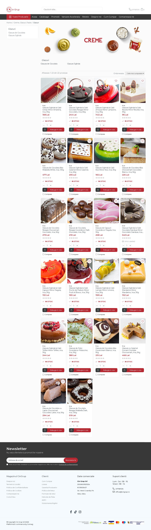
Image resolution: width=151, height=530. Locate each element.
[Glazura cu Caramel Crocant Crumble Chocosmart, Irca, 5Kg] (133, 330)
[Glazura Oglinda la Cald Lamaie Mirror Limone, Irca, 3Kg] (106, 270)
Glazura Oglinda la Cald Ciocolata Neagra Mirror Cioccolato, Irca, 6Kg (78, 110)
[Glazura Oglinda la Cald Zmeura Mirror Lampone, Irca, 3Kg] (106, 90)
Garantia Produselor (49, 487)
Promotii (55, 17)
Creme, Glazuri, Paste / (23, 23)
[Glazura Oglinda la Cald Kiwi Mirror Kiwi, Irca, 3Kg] (106, 150)
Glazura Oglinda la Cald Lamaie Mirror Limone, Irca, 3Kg (105, 290)
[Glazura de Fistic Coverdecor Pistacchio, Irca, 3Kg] (79, 330)
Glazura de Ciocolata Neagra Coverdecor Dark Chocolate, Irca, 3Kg (79, 230)
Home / (9, 23)
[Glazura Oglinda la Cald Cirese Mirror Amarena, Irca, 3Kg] (53, 90)
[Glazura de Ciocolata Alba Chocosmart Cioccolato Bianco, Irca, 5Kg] (133, 150)
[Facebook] (71, 512)
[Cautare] (106, 9)
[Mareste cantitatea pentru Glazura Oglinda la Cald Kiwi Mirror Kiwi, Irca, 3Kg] (103, 185)
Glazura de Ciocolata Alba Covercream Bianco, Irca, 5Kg (106, 350)
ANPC (44, 500)
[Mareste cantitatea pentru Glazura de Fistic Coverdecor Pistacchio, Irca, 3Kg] (77, 366)
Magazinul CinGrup (16, 476)
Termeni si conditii (13, 484)
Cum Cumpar (110, 17)
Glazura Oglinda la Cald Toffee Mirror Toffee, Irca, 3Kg (52, 350)
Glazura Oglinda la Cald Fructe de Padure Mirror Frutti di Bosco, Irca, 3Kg (79, 290)
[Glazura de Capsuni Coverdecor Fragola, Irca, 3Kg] (106, 210)
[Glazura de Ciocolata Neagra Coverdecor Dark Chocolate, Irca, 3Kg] (79, 210)
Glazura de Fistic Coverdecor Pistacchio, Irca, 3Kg (78, 350)
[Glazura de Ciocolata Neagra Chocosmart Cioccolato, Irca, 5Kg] (53, 210)
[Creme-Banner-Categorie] (93, 40)
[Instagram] (80, 512)
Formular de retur (48, 494)
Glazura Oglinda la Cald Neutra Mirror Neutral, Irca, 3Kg (133, 110)
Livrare (44, 484)
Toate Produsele (20, 17)
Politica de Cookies (13, 491)
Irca (43, 105)
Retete (85, 17)
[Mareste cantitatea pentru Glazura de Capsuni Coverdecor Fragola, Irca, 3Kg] (103, 245)
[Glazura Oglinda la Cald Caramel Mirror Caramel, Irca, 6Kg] (79, 150)
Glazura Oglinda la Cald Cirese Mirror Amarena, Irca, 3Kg (51, 110)
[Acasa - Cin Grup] (18, 9)
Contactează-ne (12, 494)
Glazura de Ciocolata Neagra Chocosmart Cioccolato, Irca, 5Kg (50, 230)
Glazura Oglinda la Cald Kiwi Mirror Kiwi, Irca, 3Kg (106, 169)
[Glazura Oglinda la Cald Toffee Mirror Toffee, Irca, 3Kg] (53, 330)
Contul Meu (10, 497)
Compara (48, 134)
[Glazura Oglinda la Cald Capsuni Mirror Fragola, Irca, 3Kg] (53, 270)
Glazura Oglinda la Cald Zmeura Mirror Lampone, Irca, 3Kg (106, 110)
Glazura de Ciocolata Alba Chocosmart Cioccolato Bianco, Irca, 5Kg (132, 170)
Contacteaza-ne (126, 17)
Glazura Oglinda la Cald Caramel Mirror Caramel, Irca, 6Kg (79, 170)
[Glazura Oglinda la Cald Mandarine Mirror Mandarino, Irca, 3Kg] (133, 270)
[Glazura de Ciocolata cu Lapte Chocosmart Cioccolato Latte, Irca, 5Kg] (53, 391)
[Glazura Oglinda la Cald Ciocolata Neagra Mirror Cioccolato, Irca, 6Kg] (79, 90)
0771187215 (119, 489)
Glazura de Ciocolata (16, 33)
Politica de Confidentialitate (68, 464)
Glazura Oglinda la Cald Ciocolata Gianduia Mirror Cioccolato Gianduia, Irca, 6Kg (132, 230)
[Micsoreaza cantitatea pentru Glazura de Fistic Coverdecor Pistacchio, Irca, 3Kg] (70, 366)
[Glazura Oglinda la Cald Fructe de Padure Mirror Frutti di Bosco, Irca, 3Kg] (79, 270)
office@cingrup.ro (122, 492)
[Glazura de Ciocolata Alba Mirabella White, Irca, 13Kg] (53, 150)
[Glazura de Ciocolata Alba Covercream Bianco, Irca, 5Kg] (106, 330)
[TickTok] (75, 512)
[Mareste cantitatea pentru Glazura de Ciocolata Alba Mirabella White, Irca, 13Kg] (50, 185)
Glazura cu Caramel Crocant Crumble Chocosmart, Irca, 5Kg (131, 350)
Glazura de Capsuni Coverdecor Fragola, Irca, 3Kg (106, 230)
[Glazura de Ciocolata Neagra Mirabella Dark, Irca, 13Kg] (79, 391)
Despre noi (96, 17)
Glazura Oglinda (14, 35)
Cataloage (44, 17)
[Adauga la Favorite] (63, 81)
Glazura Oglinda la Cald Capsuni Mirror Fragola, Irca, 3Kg (51, 290)
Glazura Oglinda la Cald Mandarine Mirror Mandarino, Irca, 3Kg (131, 290)
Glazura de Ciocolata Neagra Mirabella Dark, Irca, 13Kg (78, 410)
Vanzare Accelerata (71, 17)
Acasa (34, 17)
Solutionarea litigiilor (50, 503)
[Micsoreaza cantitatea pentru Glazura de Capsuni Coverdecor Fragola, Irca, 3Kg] (97, 245)
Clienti (45, 476)
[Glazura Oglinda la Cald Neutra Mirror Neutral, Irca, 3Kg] (133, 90)
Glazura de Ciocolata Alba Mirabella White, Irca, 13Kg (53, 169)
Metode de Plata (48, 497)
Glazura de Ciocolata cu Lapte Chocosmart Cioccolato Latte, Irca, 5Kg (53, 410)
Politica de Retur (48, 491)
